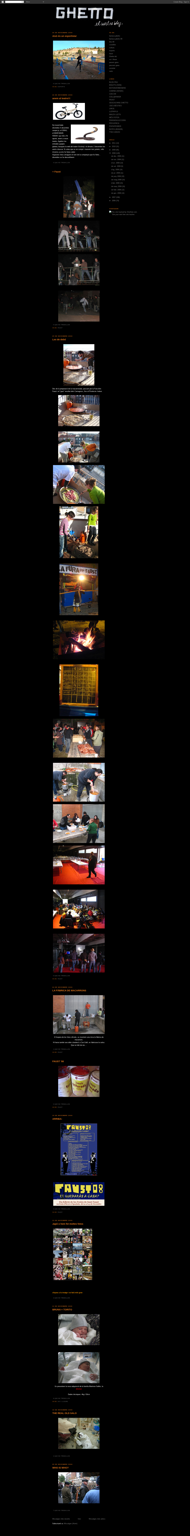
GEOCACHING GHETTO (118, 103)
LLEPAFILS (113, 111)
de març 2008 (116, 186)
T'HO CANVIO (114, 132)
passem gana (114, 65)
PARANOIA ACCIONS (117, 120)
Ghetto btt (113, 56)
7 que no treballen (61, 1510)
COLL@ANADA (115, 97)
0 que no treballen (61, 324)
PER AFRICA (114, 123)
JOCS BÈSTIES (115, 106)
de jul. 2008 (115, 173)
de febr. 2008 (116, 190)
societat (112, 68)
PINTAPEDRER (115, 126)
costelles (112, 45)
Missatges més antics (97, 1519)
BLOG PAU (113, 82)
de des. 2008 (116, 156)
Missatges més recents (61, 1519)
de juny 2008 (116, 176)
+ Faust (56, 171)
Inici (79, 1519)
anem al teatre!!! (61, 98)
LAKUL (112, 109)
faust (60, 328)
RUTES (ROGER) (116, 129)
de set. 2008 (116, 166)
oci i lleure (63, 1401)
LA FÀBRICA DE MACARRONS (69, 990)
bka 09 (111, 42)
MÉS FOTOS (114, 117)
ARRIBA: (57, 1119)
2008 (114, 153)
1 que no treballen (61, 1049)
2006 (114, 201)
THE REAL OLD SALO (64, 1413)
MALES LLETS (115, 114)
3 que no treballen (61, 1298)
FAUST (112, 100)
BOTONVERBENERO (117, 88)
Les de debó (59, 339)
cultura (111, 48)
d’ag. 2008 (115, 170)
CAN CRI (112, 94)
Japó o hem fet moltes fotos (67, 1224)
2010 (114, 146)
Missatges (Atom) (70, 1523)
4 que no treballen (61, 162)
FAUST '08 (58, 1061)
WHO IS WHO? (60, 1467)
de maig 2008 (116, 180)
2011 (114, 143)
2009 (114, 150)
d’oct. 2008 (115, 163)
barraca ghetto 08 (115, 39)
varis (111, 71)
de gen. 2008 (116, 193)
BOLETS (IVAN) (115, 85)
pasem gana (113, 62)
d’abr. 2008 (115, 183)
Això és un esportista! (64, 36)
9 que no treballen (61, 1398)
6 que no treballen (61, 83)
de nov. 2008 (116, 159)
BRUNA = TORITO (62, 1309)
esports (61, 86)
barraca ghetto (114, 36)
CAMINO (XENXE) (116, 91)
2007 (114, 197)
